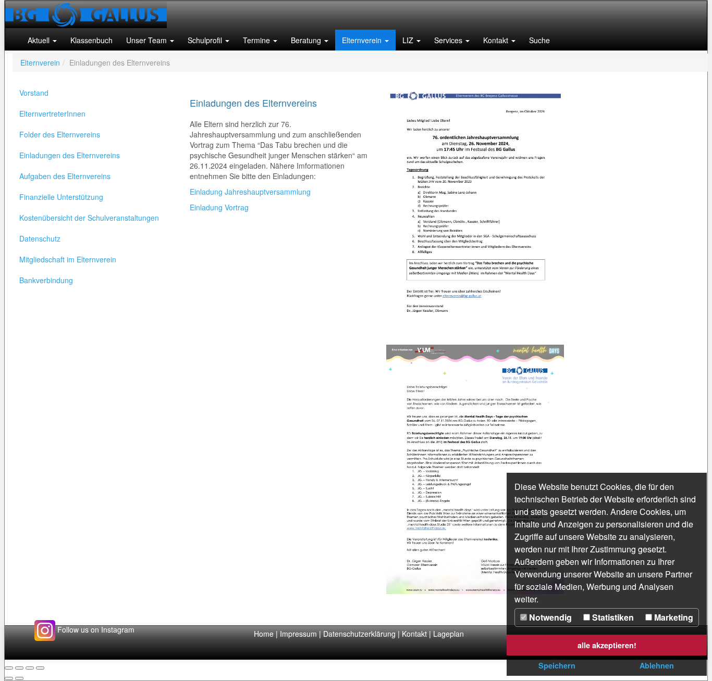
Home (264, 633)
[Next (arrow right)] (19, 678)
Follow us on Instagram (94, 629)
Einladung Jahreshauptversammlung (250, 191)
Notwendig (549, 617)
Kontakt (414, 633)
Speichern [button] (556, 665)
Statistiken (612, 617)
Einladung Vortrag (219, 207)
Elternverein (40, 62)
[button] (42, 40)
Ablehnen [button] (657, 665)
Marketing (672, 617)
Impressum (298, 633)
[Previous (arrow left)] (9, 678)
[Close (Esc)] (9, 668)
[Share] (19, 668)
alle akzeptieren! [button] (607, 645)
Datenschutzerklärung (360, 633)
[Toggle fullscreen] (30, 668)
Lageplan (448, 633)
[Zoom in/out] (40, 668)
